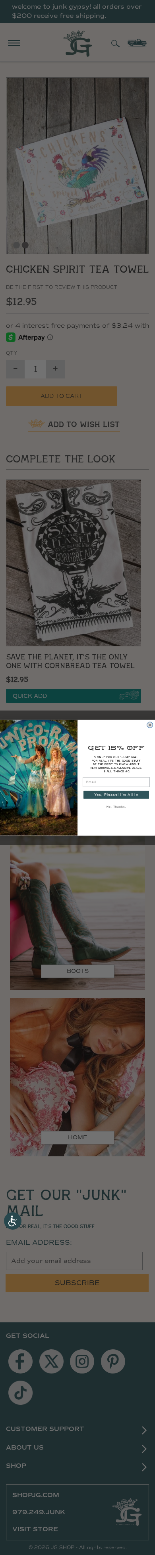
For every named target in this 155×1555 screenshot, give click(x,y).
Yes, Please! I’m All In (116, 795)
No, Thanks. (116, 806)
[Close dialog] (150, 725)
